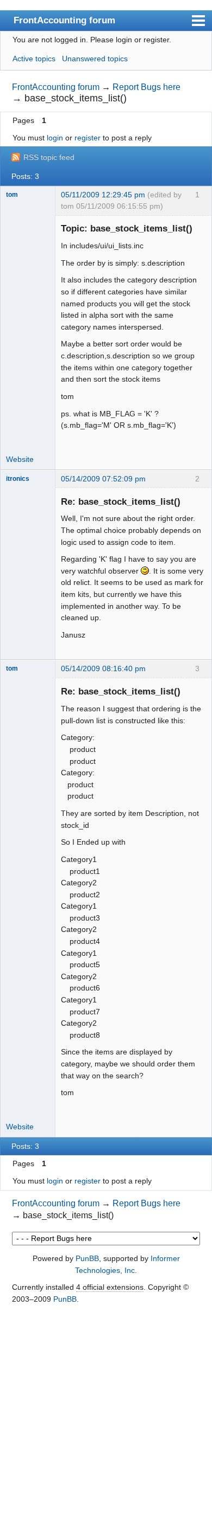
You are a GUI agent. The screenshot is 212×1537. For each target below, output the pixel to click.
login (55, 137)
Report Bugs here (146, 87)
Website (20, 459)
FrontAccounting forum (64, 20)
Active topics (34, 58)
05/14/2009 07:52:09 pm (103, 478)
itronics (17, 478)
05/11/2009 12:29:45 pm (103, 194)
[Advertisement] (106, 1421)
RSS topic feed (48, 157)
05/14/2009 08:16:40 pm (103, 668)
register (87, 137)
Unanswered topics (95, 58)
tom (12, 194)
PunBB (87, 1258)
